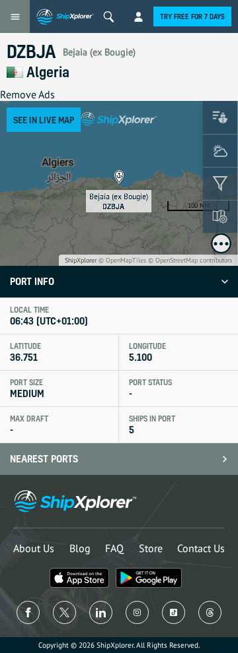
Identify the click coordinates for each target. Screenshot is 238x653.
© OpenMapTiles (122, 260)
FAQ (114, 548)
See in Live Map (43, 119)
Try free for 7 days (192, 16)
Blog (80, 548)
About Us (33, 548)
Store (151, 548)
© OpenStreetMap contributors (190, 260)
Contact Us (201, 548)
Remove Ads (27, 94)
